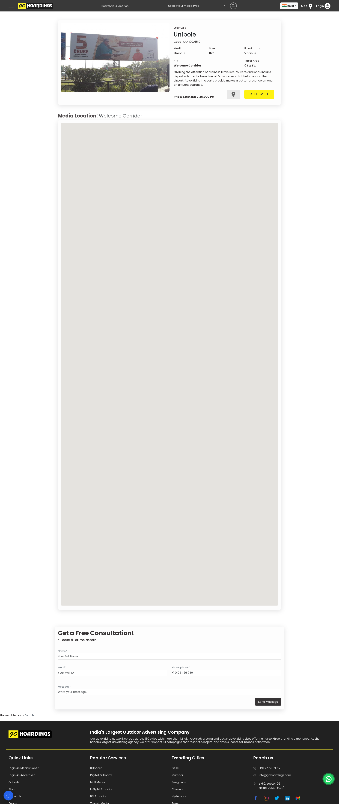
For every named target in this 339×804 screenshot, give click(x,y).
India (290, 6)
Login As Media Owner (23, 768)
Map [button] (304, 6)
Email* (62, 667)
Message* (64, 686)
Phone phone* (181, 667)
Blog (11, 789)
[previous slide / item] (64, 57)
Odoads (13, 782)
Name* (62, 651)
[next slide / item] (165, 57)
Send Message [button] (268, 702)
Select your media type (183, 6)
